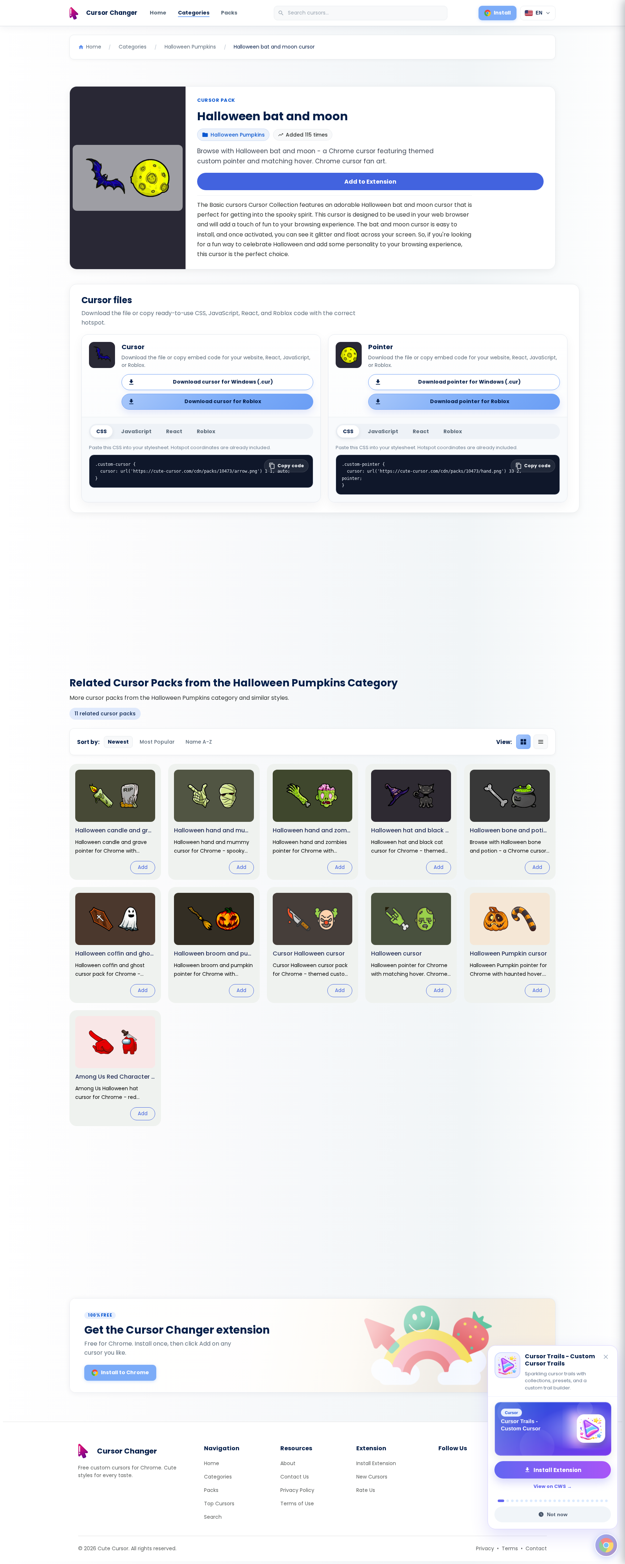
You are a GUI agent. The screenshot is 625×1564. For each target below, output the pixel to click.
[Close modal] (393, 735)
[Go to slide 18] (583, 1501)
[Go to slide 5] (521, 1501)
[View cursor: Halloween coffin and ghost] (115, 945)
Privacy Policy (297, 1490)
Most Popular (157, 741)
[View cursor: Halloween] (411, 945)
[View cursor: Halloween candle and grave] (115, 822)
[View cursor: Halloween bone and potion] (510, 822)
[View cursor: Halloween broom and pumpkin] (214, 945)
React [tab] (174, 431)
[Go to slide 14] (564, 1501)
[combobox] (361, 13)
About (288, 1463)
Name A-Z (199, 741)
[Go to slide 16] (573, 1501)
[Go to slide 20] (592, 1501)
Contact (536, 1548)
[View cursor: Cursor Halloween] (312, 945)
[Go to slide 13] (559, 1501)
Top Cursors (219, 1503)
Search (213, 1517)
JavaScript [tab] (136, 431)
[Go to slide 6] (526, 1501)
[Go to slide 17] (578, 1501)
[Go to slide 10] (545, 1501)
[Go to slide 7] (531, 1501)
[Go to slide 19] (587, 1501)
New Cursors (371, 1476)
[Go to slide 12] (554, 1501)
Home (158, 12)
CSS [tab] (101, 431)
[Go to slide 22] (601, 1501)
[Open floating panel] (606, 1545)
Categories (193, 12)
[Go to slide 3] (512, 1501)
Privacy (485, 1548)
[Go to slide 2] (505, 1501)
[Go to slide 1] (499, 1501)
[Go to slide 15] (568, 1501)
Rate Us (365, 1490)
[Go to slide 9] (540, 1501)
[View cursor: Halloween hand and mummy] (214, 822)
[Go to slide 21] (597, 1501)
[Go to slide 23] (606, 1501)
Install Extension (376, 1463)
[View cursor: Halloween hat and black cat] (411, 822)
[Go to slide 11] (550, 1501)
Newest (118, 741)
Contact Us (294, 1476)
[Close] (606, 1357)
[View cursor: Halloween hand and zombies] (312, 822)
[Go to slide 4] (517, 1501)
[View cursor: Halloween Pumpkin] (510, 945)
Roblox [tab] (206, 431)
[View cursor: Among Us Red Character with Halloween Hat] (115, 1068)
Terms (510, 1548)
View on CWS (549, 1486)
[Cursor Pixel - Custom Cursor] (552, 1429)
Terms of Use (297, 1503)
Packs (229, 12)
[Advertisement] (312, 590)
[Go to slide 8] (536, 1501)
